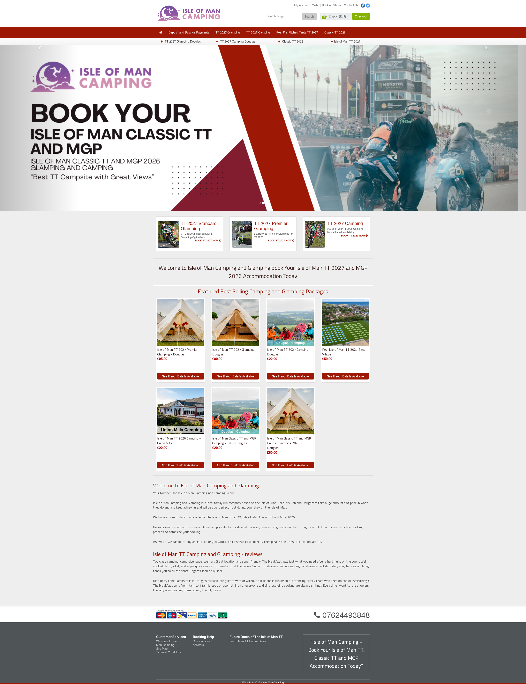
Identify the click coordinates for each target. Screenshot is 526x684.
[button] (309, 16)
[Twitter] (368, 5)
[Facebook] (363, 5)
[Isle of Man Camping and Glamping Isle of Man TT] (188, 13)
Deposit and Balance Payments (188, 32)
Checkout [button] (361, 16)
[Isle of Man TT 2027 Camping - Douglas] (290, 323)
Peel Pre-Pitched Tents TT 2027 (297, 32)
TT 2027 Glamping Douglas (182, 41)
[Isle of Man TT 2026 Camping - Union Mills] (180, 412)
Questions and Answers (202, 643)
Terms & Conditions (169, 652)
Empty (333, 16)
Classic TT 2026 (335, 32)
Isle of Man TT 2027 (347, 41)
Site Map (162, 648)
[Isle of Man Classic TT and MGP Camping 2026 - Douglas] (235, 412)
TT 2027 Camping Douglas (237, 41)
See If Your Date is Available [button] (180, 376)
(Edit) (342, 16)
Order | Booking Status (326, 5)
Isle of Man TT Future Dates (248, 641)
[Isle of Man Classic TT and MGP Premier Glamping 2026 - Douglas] (290, 412)
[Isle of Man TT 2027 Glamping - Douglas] (235, 323)
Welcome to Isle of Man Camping (168, 643)
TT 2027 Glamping (228, 32)
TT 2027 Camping (258, 32)
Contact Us (351, 5)
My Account (301, 5)
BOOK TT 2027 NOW (207, 240)
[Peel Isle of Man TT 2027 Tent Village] (345, 323)
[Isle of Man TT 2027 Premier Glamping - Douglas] (180, 323)
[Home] (160, 32)
